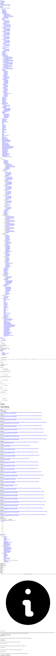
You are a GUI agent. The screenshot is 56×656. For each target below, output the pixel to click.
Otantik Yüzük (6, 95)
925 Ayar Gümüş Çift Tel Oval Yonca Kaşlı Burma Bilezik (8, 416)
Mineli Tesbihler (8, 293)
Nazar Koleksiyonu (4, 149)
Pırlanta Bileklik (6, 161)
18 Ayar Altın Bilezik (7, 33)
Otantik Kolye (6, 73)
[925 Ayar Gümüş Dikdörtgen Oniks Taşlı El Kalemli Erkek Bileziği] (23, 435)
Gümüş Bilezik (4, 84)
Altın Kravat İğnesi (4, 111)
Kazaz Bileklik (6, 81)
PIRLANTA (4, 9)
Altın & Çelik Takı (4, 53)
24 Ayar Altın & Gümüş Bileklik (10, 221)
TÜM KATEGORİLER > (5, 353)
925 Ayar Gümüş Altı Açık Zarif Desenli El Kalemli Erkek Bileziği (9, 439)
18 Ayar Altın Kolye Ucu (7, 25)
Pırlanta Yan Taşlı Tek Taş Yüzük (8, 16)
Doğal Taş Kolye (8, 239)
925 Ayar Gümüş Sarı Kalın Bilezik (5, 459)
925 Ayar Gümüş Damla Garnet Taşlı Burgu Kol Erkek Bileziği (9, 505)
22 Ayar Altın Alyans (7, 45)
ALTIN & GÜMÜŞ (5, 55)
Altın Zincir (3, 48)
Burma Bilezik (6, 86)
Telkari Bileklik (6, 82)
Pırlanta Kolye (4, 10)
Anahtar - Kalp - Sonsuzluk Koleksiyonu (7, 146)
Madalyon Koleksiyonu (7, 322)
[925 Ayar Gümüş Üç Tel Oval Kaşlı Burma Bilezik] (19, 468)
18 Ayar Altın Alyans (8, 201)
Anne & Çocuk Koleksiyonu (6, 153)
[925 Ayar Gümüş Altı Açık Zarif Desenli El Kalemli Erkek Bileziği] (23, 438)
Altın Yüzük (4, 39)
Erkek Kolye (4, 112)
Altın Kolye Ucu (4, 23)
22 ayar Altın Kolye (6, 22)
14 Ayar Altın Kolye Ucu (7, 24)
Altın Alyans (4, 43)
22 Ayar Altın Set (6, 47)
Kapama (3, 131)
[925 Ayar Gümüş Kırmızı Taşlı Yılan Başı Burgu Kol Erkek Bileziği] (23, 511)
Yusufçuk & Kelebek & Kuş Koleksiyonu (9, 325)
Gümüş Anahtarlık (4, 102)
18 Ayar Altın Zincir (6, 50)
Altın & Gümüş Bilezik (5, 61)
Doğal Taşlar (4, 137)
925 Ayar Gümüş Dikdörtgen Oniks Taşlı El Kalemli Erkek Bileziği (9, 436)
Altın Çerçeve (4, 52)
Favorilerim (3, 339)
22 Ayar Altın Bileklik (9, 183)
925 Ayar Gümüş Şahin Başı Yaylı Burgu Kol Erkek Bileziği (8, 508)
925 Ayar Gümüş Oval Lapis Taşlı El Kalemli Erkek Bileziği (8, 429)
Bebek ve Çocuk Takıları (7, 545)
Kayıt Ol (5, 349)
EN (4, 1)
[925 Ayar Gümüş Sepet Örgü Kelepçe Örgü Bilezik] (19, 461)
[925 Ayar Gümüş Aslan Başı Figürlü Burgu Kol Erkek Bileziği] (22, 491)
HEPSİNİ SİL (2, 365)
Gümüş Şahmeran (4, 98)
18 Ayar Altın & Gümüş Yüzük (10, 230)
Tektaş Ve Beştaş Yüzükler (7, 93)
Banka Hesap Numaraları (7, 549)
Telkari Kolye (6, 72)
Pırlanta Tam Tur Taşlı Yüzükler (8, 15)
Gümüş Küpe (4, 87)
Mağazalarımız (6, 554)
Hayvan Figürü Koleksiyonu (6, 145)
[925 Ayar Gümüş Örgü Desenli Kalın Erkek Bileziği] (19, 448)
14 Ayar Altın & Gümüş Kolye (10, 216)
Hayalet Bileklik (6, 80)
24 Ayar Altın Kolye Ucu (9, 179)
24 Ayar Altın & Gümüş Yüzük (8, 68)
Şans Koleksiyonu (4, 152)
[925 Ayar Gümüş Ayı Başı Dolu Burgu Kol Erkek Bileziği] (21, 425)
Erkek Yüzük (4, 104)
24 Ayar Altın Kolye (8, 174)
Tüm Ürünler (5, 75)
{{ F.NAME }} (5, 400)
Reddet (54, 632)
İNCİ (4, 540)
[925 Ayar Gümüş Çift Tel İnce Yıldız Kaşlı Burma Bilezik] (21, 471)
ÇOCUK (3, 118)
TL (0, 2)
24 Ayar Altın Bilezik (7, 34)
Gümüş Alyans (4, 97)
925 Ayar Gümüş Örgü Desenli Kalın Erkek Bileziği (7, 449)
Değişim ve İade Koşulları (7, 551)
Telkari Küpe (5, 90)
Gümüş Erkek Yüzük (8, 277)
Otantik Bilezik (8, 255)
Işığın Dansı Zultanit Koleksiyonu (6, 156)
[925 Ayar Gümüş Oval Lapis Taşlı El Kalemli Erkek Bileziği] (21, 428)
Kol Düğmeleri (4, 106)
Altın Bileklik (4, 27)
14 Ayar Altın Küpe (6, 36)
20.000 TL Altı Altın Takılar (8, 318)
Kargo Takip (4, 340)
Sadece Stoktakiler (4, 411)
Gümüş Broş (5, 268)
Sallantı (3, 133)
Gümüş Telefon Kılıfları (5, 135)
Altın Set (3, 46)
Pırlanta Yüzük (6, 17)
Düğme (3, 134)
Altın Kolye (3, 19)
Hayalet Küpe (6, 89)
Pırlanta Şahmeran (4, 12)
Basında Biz (5, 555)
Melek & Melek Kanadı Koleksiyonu (9, 326)
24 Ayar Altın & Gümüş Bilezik (10, 225)
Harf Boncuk (4, 126)
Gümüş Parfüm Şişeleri (5, 121)
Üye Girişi (3, 343)
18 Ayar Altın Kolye (6, 21)
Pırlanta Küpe (4, 11)
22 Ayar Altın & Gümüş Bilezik (8, 63)
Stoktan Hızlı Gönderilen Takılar (6, 140)
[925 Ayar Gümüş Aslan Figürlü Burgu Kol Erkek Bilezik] (20, 488)
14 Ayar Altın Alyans (7, 44)
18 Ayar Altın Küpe (6, 37)
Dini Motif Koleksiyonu (5, 154)
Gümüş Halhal (4, 99)
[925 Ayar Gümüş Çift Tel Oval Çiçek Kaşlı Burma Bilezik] (21, 412)
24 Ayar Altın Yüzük (7, 42)
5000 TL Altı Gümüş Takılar (6, 141)
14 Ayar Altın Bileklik (7, 28)
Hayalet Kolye (8, 236)
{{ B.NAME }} (5, 385)
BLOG (5, 559)
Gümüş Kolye (4, 70)
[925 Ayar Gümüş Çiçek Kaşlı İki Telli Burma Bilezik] (19, 481)
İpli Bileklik (7, 249)
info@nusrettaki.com (7, 561)
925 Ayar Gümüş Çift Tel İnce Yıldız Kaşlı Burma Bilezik (8, 472)
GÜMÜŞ (3, 69)
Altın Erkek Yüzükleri (7, 105)
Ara (9, 5)
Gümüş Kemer (6, 272)
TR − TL (2, 0)
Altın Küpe (3, 35)
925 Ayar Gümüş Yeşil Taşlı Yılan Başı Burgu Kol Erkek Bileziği (9, 515)
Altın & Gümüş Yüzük (5, 67)
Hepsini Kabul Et (3, 655)
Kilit (2, 124)
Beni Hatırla (3, 348)
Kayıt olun (10, 519)
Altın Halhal (4, 54)
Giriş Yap (2, 349)
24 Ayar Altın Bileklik (7, 30)
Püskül (3, 122)
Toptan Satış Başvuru (7, 558)
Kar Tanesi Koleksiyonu (5, 148)
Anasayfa (3, 352)
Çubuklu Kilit (6, 302)
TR (2, 1)
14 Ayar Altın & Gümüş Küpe (8, 66)
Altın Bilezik (4, 31)
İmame (3, 123)
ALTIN (5, 537)
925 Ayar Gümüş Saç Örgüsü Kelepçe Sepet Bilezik (7, 465)
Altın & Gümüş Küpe (5, 64)
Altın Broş (5, 211)
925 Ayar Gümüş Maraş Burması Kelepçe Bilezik (7, 442)
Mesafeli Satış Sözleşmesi (7, 550)
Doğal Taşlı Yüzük (8, 266)
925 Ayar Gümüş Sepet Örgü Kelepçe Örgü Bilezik (7, 462)
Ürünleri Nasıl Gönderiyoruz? (8, 548)
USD (2, 2)
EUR (3, 2)
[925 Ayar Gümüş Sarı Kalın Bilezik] (14, 458)
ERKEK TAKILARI (5, 103)
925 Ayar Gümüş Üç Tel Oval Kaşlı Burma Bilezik (7, 469)
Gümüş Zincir (4, 101)
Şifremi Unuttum (7, 348)
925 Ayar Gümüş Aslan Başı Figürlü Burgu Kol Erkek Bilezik (9, 495)
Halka (5, 313)
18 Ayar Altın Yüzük (8, 196)
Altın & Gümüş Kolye (5, 56)
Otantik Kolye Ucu (6, 78)
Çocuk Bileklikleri (4, 119)
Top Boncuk (4, 125)
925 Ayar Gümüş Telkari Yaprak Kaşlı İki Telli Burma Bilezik (8, 475)
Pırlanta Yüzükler (4, 13)
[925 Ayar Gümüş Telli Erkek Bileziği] (15, 445)
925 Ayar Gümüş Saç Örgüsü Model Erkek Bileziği (7, 452)
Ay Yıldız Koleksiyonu (7, 329)
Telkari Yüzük (8, 264)
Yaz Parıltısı (3, 142)
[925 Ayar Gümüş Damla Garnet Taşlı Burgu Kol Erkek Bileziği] (22, 504)
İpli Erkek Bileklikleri (7, 110)
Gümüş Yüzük (4, 91)
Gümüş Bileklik (8, 245)
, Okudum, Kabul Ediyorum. (8, 520)
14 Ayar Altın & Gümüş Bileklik (10, 220)
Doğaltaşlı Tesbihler (6, 115)
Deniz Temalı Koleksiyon (7, 333)
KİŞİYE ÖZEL (6, 542)
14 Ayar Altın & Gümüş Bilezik (8, 62)
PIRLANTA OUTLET (5, 18)
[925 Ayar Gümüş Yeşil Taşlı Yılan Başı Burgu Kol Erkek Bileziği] (23, 514)
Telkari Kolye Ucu (6, 77)
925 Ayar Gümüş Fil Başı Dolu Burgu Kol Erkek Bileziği (8, 419)
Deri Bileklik (7, 250)
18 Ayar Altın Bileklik (7, 29)
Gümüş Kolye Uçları (7, 76)
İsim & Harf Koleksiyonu (5, 144)
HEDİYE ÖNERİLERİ (7, 543)
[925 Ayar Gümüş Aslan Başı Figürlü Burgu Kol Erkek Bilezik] (22, 494)
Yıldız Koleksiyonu (5, 151)
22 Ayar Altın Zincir (6, 49)
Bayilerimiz (5, 556)
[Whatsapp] (3, 532)
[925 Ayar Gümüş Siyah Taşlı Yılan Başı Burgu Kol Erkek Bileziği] (23, 501)
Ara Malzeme (4, 127)
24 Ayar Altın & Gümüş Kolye (8, 58)
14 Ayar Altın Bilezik (7, 32)
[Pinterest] (3, 529)
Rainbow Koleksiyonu (5, 143)
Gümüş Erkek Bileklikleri (7, 108)
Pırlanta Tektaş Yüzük (7, 14)
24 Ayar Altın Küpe (6, 38)
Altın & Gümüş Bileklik (5, 59)
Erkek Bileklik (4, 107)
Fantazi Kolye (6, 74)
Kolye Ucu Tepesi (4, 136)
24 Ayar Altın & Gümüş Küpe (8, 65)
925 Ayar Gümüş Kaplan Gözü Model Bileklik (6, 485)
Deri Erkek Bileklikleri (9, 282)
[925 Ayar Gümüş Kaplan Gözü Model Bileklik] (8, 484)
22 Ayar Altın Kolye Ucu (9, 178)
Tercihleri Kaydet (8, 655)
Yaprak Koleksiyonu (5, 150)
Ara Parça (3, 128)
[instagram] (3, 527)
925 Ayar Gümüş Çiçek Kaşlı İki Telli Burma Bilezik (7, 482)
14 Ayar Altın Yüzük (7, 40)
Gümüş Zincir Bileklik (9, 251)
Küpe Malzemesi (4, 129)
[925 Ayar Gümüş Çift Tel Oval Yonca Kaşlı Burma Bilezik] (21, 415)
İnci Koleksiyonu (4, 155)
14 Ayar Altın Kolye (6, 20)
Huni (4, 310)
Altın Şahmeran (4, 51)
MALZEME (5, 541)
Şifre (1, 346)
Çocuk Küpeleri (4, 120)
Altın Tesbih (7, 291)
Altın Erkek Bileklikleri (7, 109)
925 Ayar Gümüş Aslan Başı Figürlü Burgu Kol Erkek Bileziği (9, 492)
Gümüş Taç (3, 100)
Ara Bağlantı (5, 306)
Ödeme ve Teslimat (6, 546)
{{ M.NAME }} (5, 390)
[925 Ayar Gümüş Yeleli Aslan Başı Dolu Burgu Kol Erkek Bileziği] (23, 422)
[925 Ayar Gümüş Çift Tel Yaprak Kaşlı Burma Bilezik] (20, 455)
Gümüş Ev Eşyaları (4, 138)
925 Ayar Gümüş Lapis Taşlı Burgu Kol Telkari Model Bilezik (9, 498)
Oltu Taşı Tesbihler (6, 114)
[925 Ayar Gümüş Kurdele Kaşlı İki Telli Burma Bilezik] (20, 478)
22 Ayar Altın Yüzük (8, 197)
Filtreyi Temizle (3, 404)
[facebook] (3, 523)
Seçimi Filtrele (2, 403)
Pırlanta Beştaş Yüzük (9, 165)
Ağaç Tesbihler (6, 116)
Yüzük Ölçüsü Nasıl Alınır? (8, 547)
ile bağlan (1, 350)
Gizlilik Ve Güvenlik (7, 552)
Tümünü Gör (7, 168)
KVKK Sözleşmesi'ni (4, 520)
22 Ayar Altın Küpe (8, 192)
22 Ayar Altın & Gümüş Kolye (8, 57)
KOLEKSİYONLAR (5, 139)
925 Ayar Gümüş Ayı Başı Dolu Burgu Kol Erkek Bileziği (8, 426)
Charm (3, 130)
